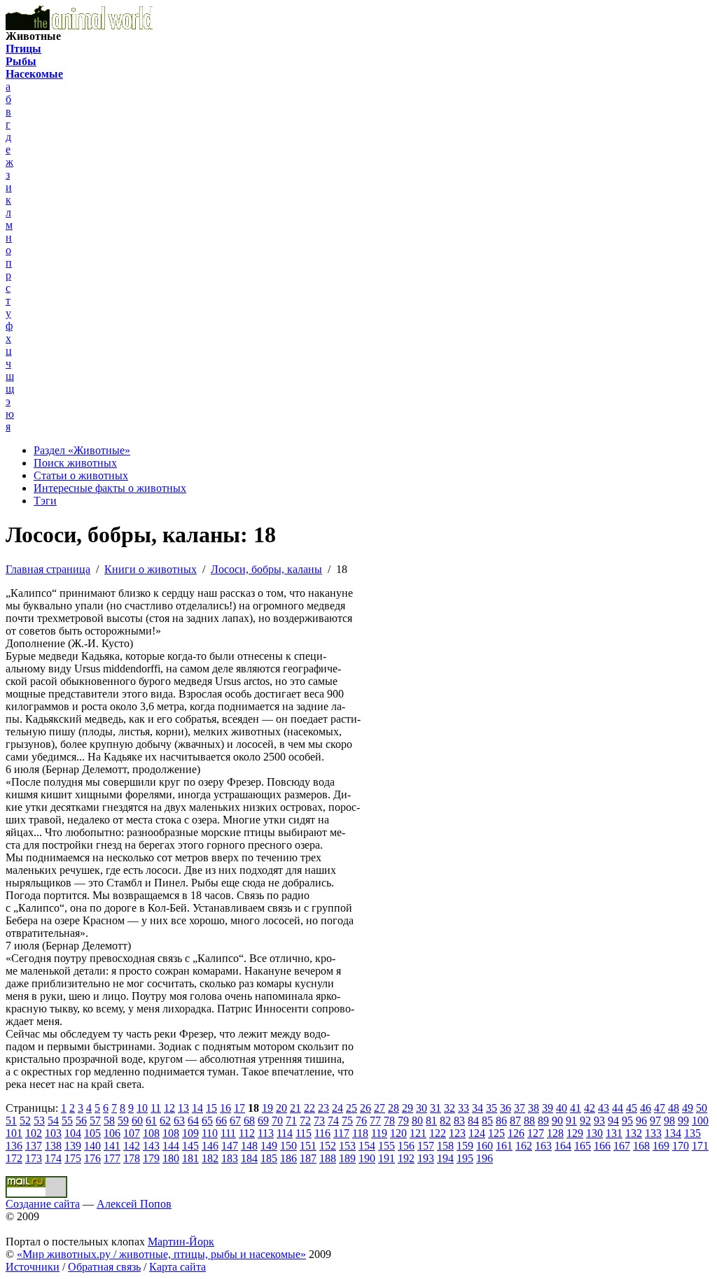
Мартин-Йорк (181, 1242)
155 (386, 1146)
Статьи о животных (81, 475)
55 (67, 1120)
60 (137, 1120)
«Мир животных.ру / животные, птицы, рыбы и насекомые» (161, 1254)
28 (393, 1108)
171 (700, 1146)
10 (142, 1108)
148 (249, 1146)
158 (445, 1146)
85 (487, 1120)
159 (465, 1146)
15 (211, 1108)
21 (295, 1108)
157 (425, 1146)
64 (193, 1120)
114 (285, 1133)
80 (417, 1120)
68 (249, 1120)
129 (574, 1133)
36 (505, 1108)
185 (268, 1158)
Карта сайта (177, 1267)
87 (515, 1120)
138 (53, 1146)
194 (445, 1158)
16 (225, 1108)
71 (291, 1120)
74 (333, 1120)
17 (239, 1108)
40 (561, 1108)
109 (190, 1133)
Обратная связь (104, 1267)
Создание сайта (43, 1204)
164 (563, 1146)
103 (53, 1133)
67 (235, 1120)
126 (516, 1133)
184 (249, 1158)
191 (386, 1158)
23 (323, 1108)
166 (602, 1146)
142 (131, 1146)
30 (421, 1108)
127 (535, 1133)
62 (165, 1120)
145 (190, 1146)
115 (303, 1133)
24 (337, 1108)
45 (631, 1108)
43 (603, 1108)
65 (207, 1120)
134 (672, 1133)
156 (406, 1146)
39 (547, 1108)
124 (476, 1133)
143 (151, 1146)
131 (614, 1133)
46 (645, 1108)
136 (14, 1146)
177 (112, 1158)
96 (641, 1120)
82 (445, 1120)
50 (701, 1108)
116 (322, 1133)
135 (692, 1133)
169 (661, 1146)
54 (53, 1120)
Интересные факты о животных (110, 488)
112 (247, 1133)
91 (571, 1120)
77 (375, 1120)
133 (653, 1133)
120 (398, 1133)
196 (484, 1158)
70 (277, 1120)
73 (319, 1120)
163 (543, 1146)
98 (669, 1120)
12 (169, 1108)
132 (633, 1133)
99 (683, 1120)
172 (14, 1158)
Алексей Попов (134, 1204)
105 (92, 1133)
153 (347, 1146)
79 (403, 1120)
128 (555, 1133)
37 (519, 1108)
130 (594, 1133)
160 (484, 1146)
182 (210, 1158)
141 (112, 1146)
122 (437, 1133)
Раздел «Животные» (82, 450)
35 (491, 1108)
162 (523, 1146)
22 (309, 1108)
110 (210, 1133)
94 (613, 1120)
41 (575, 1108)
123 (457, 1133)
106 (112, 1133)
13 (183, 1108)
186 (288, 1158)
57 (95, 1120)
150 (288, 1146)
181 (190, 1158)
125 (496, 1133)
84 (473, 1120)
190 (366, 1158)
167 (621, 1146)
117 (341, 1133)
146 (210, 1146)
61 (151, 1120)
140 (92, 1146)
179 (151, 1158)
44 (617, 1108)
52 (25, 1120)
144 (170, 1146)
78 (389, 1120)
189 (347, 1158)
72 (305, 1120)
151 (308, 1146)
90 (557, 1120)
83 (459, 1120)
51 (11, 1120)
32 (449, 1108)
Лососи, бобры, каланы (266, 569)
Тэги (45, 501)
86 (501, 1120)
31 (435, 1108)
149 (268, 1146)
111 (228, 1133)
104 (72, 1133)
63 (179, 1120)
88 (529, 1120)
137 (33, 1146)
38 (533, 1108)
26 (365, 1108)
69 (263, 1120)
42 (589, 1108)
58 (109, 1120)
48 (673, 1108)
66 (221, 1120)
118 (360, 1133)
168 (641, 1146)
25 (351, 1108)
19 (267, 1108)
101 (14, 1133)
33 (463, 1108)
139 (72, 1146)
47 (659, 1108)
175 (72, 1158)
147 (229, 1146)
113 (266, 1133)
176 (92, 1158)
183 (229, 1158)
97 (655, 1120)
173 (33, 1158)
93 (599, 1120)
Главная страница (48, 569)
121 (418, 1133)
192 (406, 1158)
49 (687, 1108)
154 (366, 1146)
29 (407, 1108)
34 (477, 1108)
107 (131, 1133)
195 (465, 1158)
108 (151, 1133)
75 (347, 1120)
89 (543, 1120)
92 (585, 1120)
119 (379, 1133)
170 (680, 1146)
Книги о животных (150, 569)
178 (131, 1158)
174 (53, 1158)
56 (81, 1120)
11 (156, 1108)
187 (308, 1158)
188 (327, 1158)
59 (123, 1120)
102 (33, 1133)
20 (281, 1108)
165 (582, 1146)
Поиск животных (75, 463)
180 (170, 1158)
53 (39, 1120)
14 (197, 1108)
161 (504, 1146)
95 (627, 1120)
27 (379, 1108)
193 (425, 1158)
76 (361, 1120)
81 (431, 1120)
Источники (33, 1267)
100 (700, 1120)
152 (327, 1146)
